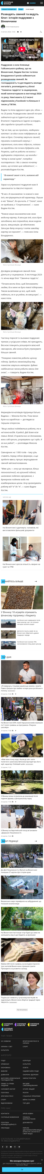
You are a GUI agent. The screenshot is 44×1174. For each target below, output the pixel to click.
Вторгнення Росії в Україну (31, 1042)
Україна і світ (6, 1047)
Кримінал (5, 1064)
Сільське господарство (9, 9)
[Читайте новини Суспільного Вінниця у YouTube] (10, 1146)
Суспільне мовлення (10, 1117)
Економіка (5, 1068)
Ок (22, 1169)
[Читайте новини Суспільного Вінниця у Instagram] (6, 1146)
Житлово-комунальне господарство (10, 1079)
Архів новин (28, 1113)
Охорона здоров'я (30, 1075)
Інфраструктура (29, 1078)
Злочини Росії (7, 1096)
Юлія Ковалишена (12, 27)
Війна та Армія (29, 1100)
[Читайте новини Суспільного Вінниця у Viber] (15, 1146)
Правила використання (29, 1118)
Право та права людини (7, 1085)
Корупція (27, 1060)
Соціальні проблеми (32, 1096)
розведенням (8, 79)
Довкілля (5, 1075)
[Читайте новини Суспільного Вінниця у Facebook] (2, 1146)
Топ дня (26, 1103)
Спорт (25, 1047)
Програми (5, 1128)
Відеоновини (6, 1103)
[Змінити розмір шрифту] (41, 32)
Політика (5, 1093)
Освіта (25, 1068)
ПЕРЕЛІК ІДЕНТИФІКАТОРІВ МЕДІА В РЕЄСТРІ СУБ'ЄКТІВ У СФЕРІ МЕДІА (32, 1131)
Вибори (4, 1071)
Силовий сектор (8, 1089)
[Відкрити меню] (42, 3)
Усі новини (6, 1041)
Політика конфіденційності (8, 1123)
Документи (28, 1122)
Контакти (5, 1113)
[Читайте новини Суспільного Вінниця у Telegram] (19, 1146)
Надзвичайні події (31, 1071)
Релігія (25, 1093)
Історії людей (30, 9)
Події (3, 1060)
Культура (5, 1050)
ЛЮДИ (21, 9)
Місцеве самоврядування (30, 1085)
